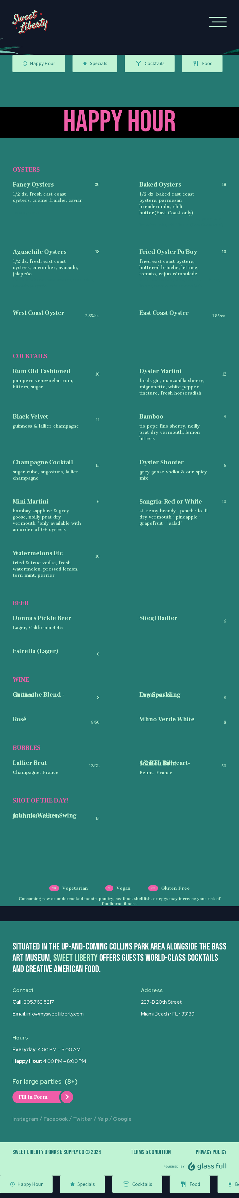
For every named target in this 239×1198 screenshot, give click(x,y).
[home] (30, 22)
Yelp (103, 1119)
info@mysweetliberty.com (55, 1014)
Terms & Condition (151, 1152)
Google (122, 1119)
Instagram (25, 1119)
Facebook (56, 1119)
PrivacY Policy (211, 1152)
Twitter (83, 1119)
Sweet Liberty (75, 958)
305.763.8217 (39, 1002)
